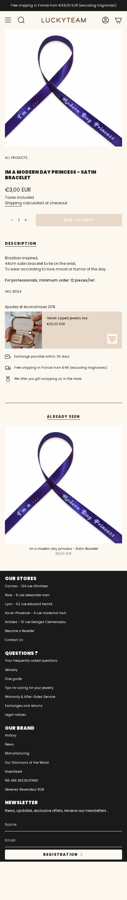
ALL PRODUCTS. (16, 158)
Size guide (13, 679)
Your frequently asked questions (31, 660)
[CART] (118, 20)
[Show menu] (8, 20)
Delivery (11, 670)
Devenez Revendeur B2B (24, 789)
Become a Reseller (20, 631)
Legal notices (15, 714)
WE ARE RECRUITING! (21, 780)
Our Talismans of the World (27, 762)
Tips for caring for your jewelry (29, 688)
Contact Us (14, 640)
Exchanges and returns (24, 705)
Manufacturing (17, 753)
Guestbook (13, 771)
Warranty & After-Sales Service (30, 696)
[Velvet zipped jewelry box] (23, 330)
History (10, 735)
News (9, 744)
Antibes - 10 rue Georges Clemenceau (35, 622)
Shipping (13, 203)
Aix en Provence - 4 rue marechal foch (35, 613)
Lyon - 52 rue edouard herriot (28, 604)
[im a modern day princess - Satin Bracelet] (63, 484)
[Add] (112, 339)
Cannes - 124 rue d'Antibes (26, 586)
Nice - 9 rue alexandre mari (27, 595)
